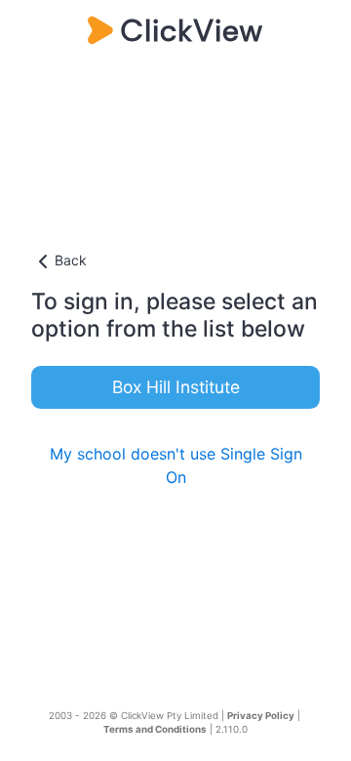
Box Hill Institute (176, 387)
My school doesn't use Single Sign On (176, 465)
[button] (175, 261)
